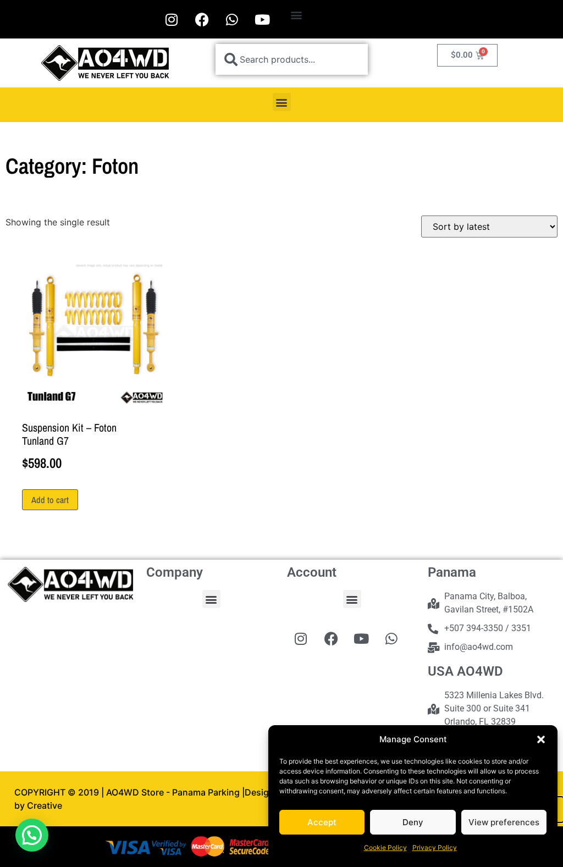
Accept (321, 822)
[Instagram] (171, 19)
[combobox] (292, 59)
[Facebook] (202, 19)
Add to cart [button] (50, 500)
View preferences (503, 822)
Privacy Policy (434, 847)
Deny (412, 822)
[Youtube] (262, 19)
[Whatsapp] (232, 19)
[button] (541, 739)
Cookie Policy (385, 847)
